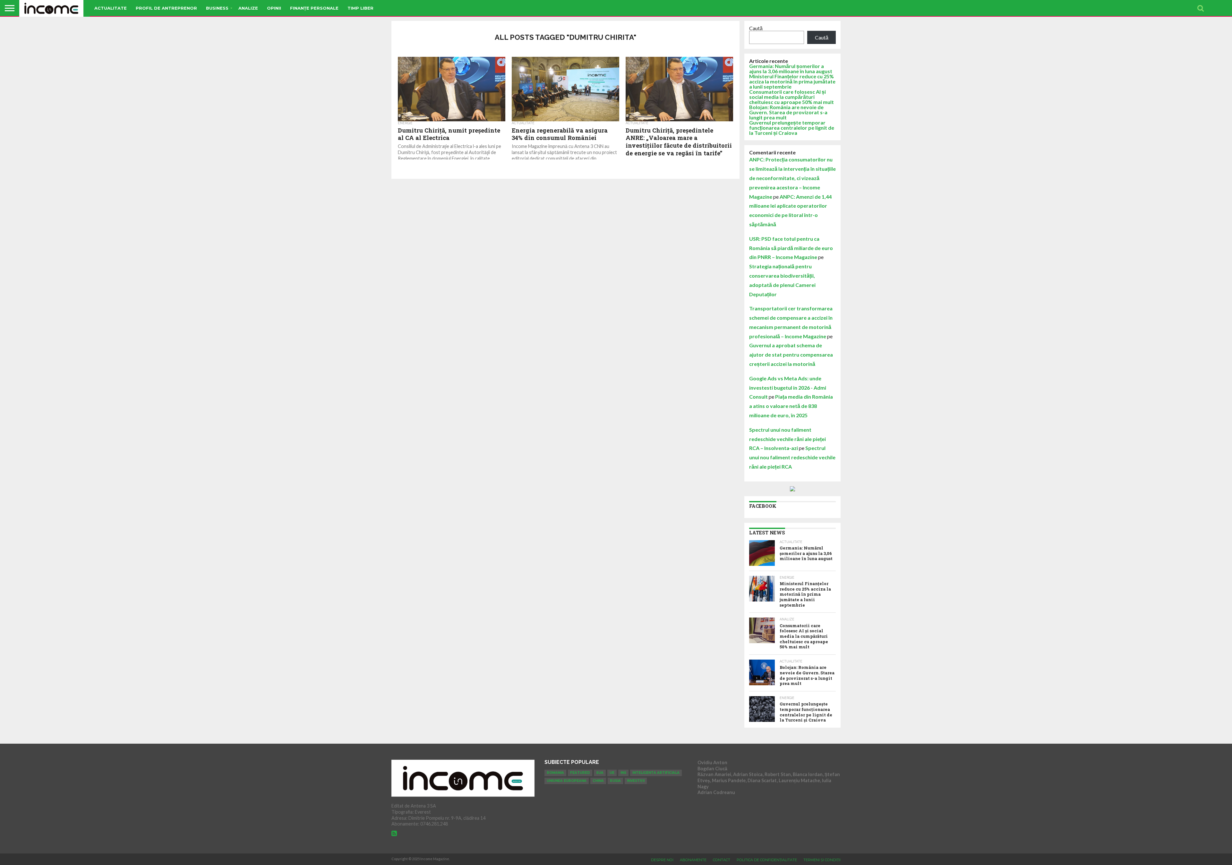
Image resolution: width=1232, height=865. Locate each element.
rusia (615, 781)
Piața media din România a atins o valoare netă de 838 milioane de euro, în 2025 (791, 406)
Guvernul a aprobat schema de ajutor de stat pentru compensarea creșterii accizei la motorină (791, 354)
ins (623, 773)
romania (555, 773)
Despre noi (662, 860)
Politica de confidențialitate (767, 860)
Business (217, 8)
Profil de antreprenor (166, 8)
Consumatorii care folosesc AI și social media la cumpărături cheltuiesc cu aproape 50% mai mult (791, 97)
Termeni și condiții (822, 860)
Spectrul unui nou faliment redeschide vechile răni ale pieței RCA (792, 457)
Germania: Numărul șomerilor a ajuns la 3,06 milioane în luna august (790, 68)
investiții (636, 781)
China (598, 781)
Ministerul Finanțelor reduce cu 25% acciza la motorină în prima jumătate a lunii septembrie (792, 81)
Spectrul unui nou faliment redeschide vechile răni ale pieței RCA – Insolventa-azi (787, 439)
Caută (756, 28)
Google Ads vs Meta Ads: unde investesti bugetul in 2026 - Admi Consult (787, 387)
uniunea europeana (566, 781)
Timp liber (360, 8)
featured (580, 773)
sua (599, 773)
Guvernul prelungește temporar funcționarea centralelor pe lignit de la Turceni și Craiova (791, 127)
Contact (721, 860)
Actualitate (110, 8)
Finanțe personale (314, 8)
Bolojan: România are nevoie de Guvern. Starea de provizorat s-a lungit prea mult (788, 112)
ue (612, 773)
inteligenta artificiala (656, 773)
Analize (248, 8)
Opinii (274, 8)
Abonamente (693, 860)
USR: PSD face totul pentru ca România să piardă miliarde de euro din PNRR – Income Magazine (791, 248)
